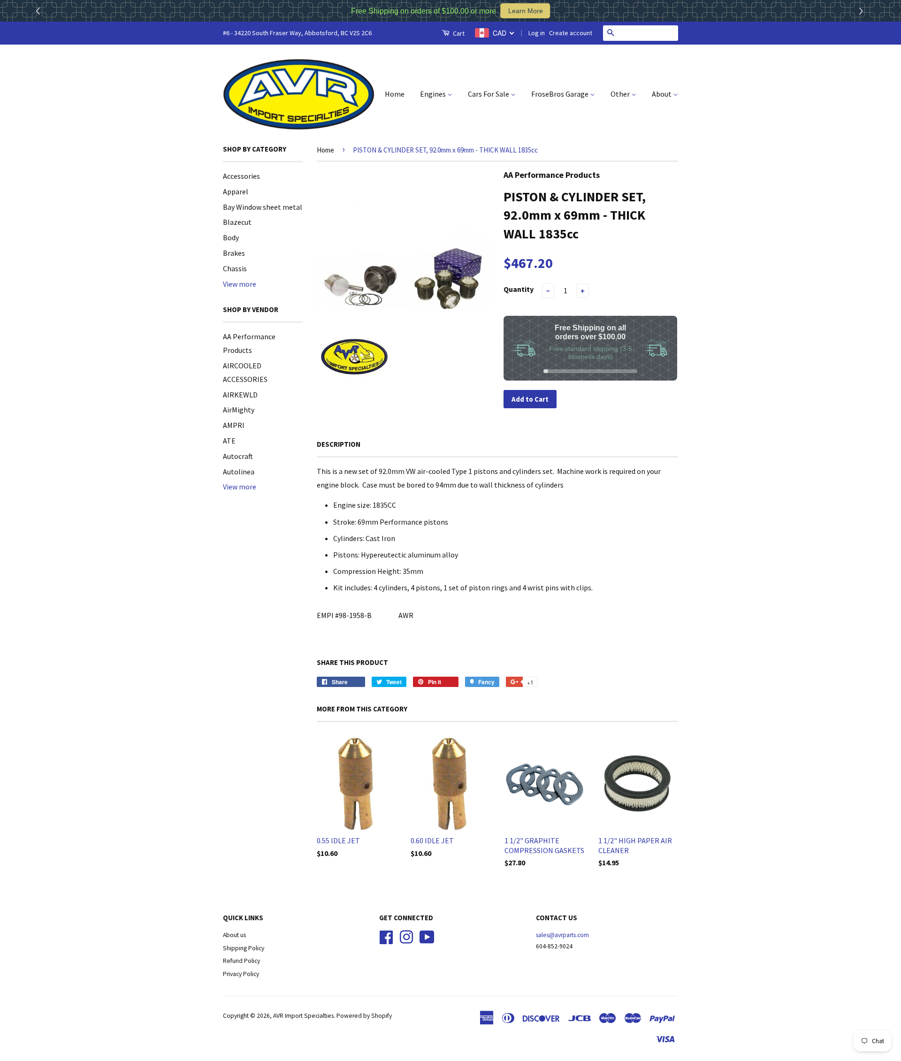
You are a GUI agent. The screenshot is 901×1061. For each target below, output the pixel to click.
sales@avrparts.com (562, 935)
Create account (570, 33)
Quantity (519, 289)
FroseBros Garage (560, 94)
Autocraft (238, 456)
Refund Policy (241, 961)
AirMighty (238, 409)
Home (395, 94)
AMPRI (233, 425)
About (662, 94)
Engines (433, 94)
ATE (229, 440)
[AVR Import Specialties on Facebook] (386, 936)
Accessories (241, 176)
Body (231, 237)
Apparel (235, 191)
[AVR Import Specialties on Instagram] (406, 936)
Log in (536, 33)
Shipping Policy (243, 948)
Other (621, 94)
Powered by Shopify (364, 1016)
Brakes (234, 253)
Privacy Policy (241, 974)
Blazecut (237, 222)
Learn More (525, 11)
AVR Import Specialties (303, 1016)
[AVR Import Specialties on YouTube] (427, 936)
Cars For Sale (489, 94)
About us (234, 935)
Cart (458, 33)
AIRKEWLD (240, 394)
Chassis (235, 268)
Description (338, 444)
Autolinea (238, 471)
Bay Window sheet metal (262, 207)
